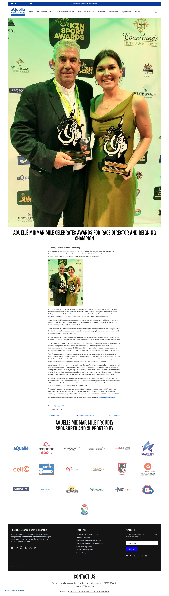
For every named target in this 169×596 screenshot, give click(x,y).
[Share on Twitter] (59, 406)
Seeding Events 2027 (83, 537)
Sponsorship (126, 12)
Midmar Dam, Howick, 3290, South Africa (89, 591)
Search (79, 556)
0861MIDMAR (88, 586)
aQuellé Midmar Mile (21, 567)
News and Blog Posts (84, 547)
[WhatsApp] (23, 3)
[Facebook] (12, 3)
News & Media (113, 12)
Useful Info (101, 12)
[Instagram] (19, 3)
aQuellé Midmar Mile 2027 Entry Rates (89, 543)
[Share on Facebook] (55, 406)
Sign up (131, 549)
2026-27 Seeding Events (45, 12)
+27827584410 (109, 583)
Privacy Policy (81, 553)
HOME (31, 12)
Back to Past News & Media (84, 415)
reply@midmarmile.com (77, 583)
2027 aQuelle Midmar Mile (65, 12)
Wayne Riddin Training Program (87, 534)
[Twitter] (27, 3)
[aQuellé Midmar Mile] (18, 11)
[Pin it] (63, 406)
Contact (137, 12)
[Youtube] (16, 3)
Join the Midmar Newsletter (14, 590)
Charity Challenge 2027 (86, 12)
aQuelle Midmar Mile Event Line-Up (88, 540)
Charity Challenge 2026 (84, 550)
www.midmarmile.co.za (106, 398)
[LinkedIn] (31, 3)
